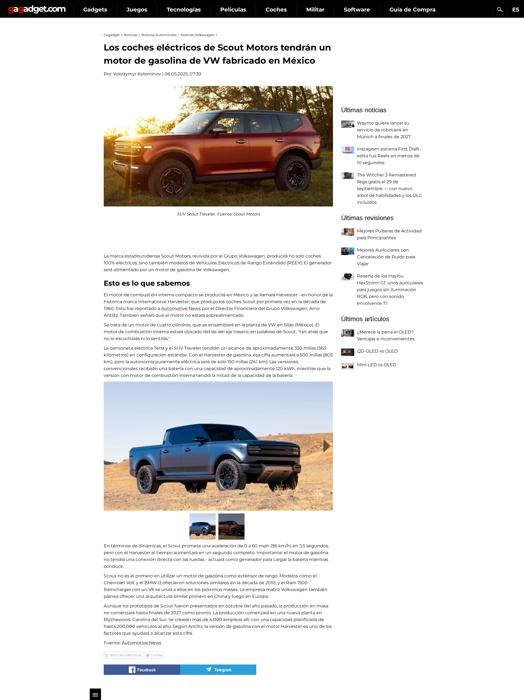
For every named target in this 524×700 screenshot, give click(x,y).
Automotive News (181, 308)
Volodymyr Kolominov (137, 73)
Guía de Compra (412, 9)
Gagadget (36, 7)
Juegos (137, 9)
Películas (233, 9)
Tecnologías (184, 9)
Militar (315, 9)
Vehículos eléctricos (125, 655)
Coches (276, 9)
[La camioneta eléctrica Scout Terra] (218, 446)
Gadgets (95, 9)
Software (357, 9)
